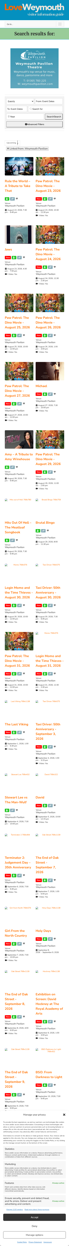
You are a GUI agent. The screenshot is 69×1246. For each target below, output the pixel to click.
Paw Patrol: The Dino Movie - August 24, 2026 (48, 254)
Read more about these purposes (37, 1209)
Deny (34, 1226)
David (40, 797)
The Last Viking (16, 724)
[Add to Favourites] (17, 198)
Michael (41, 386)
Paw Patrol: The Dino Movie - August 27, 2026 (17, 391)
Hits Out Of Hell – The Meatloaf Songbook (18, 527)
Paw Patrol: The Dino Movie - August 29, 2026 (48, 459)
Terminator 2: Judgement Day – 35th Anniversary (18, 862)
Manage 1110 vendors (14, 1209)
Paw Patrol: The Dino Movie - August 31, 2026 (17, 661)
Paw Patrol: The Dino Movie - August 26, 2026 (48, 322)
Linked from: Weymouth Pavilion (28, 148)
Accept (34, 1217)
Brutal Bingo (45, 522)
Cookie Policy (22, 1242)
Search (54, 116)
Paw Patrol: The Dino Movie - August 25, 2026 (17, 322)
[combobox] (12, 143)
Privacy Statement (35, 1242)
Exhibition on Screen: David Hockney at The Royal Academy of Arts (49, 1004)
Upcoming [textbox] (11, 143)
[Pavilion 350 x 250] (34, 50)
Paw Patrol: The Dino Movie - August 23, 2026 (48, 186)
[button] (64, 1114)
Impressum (47, 1242)
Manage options (34, 1235)
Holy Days (43, 931)
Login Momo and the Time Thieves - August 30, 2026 (19, 592)
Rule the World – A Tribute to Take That (17, 186)
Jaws (8, 249)
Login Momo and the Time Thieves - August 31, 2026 (50, 661)
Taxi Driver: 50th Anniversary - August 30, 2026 (48, 592)
